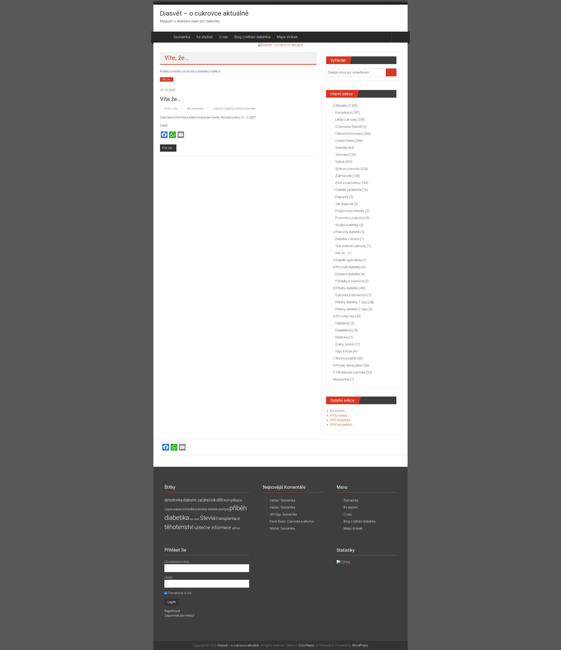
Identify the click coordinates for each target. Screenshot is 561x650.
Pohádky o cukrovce (349, 281)
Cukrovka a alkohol (300, 521)
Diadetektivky (344, 330)
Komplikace (343, 112)
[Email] (181, 135)
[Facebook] (164, 135)
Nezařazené (341, 379)
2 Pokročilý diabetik (346, 232)
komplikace (233, 500)
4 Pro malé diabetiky (347, 267)
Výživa (339, 161)
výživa (236, 528)
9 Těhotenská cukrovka (349, 372)
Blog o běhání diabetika (252, 37)
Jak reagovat (344, 204)
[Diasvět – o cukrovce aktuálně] (165, 37)
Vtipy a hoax (343, 351)
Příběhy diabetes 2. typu (351, 309)
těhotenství (179, 527)
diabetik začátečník (199, 500)
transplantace (228, 518)
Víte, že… (341, 253)
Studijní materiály (347, 225)
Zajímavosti (343, 176)
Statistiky (341, 147)
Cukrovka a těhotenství (351, 295)
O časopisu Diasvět (348, 126)
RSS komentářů (341, 424)
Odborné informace (348, 133)
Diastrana (342, 337)
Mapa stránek (287, 37)
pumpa (223, 509)
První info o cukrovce (350, 218)
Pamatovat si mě (179, 593)
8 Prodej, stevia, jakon (348, 365)
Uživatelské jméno (176, 562)
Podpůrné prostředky (349, 211)
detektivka (173, 500)
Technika (341, 154)
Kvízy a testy (338, 415)
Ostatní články (345, 140)
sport (196, 519)
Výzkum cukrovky (347, 169)
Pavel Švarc (278, 521)
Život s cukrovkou (347, 183)
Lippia (168, 509)
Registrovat (172, 611)
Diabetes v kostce (347, 239)
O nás (223, 37)
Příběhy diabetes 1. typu (351, 302)
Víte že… (170, 99)
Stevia (207, 518)
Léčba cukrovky (346, 119)
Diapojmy (341, 197)
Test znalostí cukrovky (350, 246)
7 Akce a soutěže (344, 358)
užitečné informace (245, 108)
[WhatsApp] (172, 135)
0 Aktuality (340, 105)
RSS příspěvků (340, 420)
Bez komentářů (195, 108)
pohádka (188, 509)
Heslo (168, 577)
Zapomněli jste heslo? (179, 615)
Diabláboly (342, 323)
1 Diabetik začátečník (347, 190)
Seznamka (182, 37)
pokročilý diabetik (223, 108)
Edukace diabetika (347, 274)
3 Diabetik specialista (347, 260)
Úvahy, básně (344, 344)
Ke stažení (205, 37)
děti (220, 500)
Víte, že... (167, 79)
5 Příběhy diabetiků (346, 288)
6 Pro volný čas (343, 316)
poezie (177, 509)
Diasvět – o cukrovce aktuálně (204, 13)
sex (191, 519)
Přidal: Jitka (170, 108)
